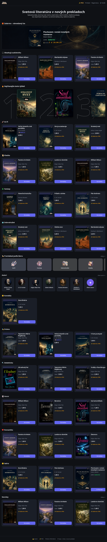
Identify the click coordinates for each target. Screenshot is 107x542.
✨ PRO (81, 3)
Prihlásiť (87, 3)
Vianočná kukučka (24, 193)
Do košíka (27, 79)
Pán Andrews (95, 193)
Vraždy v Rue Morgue (98, 367)
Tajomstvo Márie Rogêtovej (24, 335)
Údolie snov (59, 227)
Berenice (58, 401)
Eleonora (94, 434)
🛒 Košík (102, 3)
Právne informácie (50, 539)
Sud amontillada (96, 401)
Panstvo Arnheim (97, 57)
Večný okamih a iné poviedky (25, 127)
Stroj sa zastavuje (61, 126)
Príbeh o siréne (60, 193)
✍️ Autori (35, 539)
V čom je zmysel (96, 334)
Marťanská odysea (61, 57)
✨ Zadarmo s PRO (23, 67)
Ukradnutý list (23, 367)
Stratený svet (95, 126)
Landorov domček (61, 160)
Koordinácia (22, 300)
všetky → (103, 256)
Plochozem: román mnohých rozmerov (98, 469)
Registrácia (95, 3)
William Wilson (23, 57)
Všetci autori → (101, 275)
